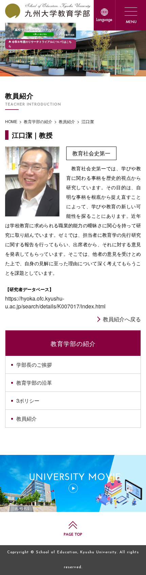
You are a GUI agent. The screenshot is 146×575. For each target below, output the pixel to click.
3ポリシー (27, 400)
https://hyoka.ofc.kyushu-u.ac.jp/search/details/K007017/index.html (55, 302)
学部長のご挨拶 (34, 364)
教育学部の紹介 (73, 343)
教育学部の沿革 (34, 382)
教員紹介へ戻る (122, 319)
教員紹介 (26, 418)
